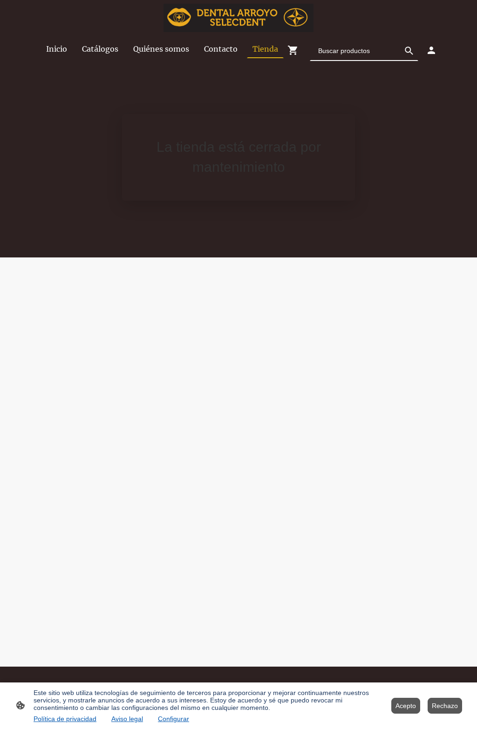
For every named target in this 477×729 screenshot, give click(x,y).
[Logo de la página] (239, 18)
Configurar (173, 718)
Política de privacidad (65, 718)
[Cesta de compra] (294, 50)
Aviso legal (127, 718)
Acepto (405, 705)
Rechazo (445, 705)
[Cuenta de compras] (431, 50)
